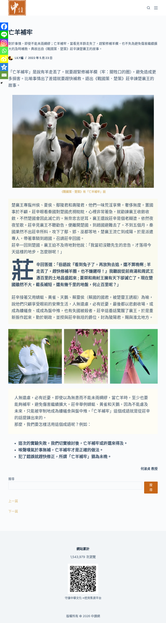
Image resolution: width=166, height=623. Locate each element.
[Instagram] (4, 43)
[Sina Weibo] (4, 59)
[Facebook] (4, 26)
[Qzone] (4, 67)
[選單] (156, 8)
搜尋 (11, 479)
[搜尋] (148, 7)
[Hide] (1, 83)
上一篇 (13, 501)
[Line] (4, 35)
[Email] (4, 75)
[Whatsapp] (4, 51)
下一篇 (13, 511)
